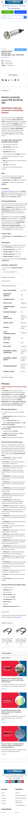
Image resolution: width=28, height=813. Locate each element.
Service (3, 795)
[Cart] (25, 1)
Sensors (17, 792)
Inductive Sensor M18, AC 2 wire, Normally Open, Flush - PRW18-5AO (7, 641)
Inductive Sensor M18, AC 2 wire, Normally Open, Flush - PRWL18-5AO (21, 641)
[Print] (9, 80)
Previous (1, 636)
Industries (3, 800)
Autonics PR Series (8, 191)
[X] (12, 80)
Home (2, 792)
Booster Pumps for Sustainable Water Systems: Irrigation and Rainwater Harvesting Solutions (12, 745)
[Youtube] (10, 781)
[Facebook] (2, 80)
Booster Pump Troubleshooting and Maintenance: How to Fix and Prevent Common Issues (12, 680)
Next (26, 636)
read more (4, 689)
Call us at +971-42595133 (15, 778)
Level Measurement (20, 805)
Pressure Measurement (21, 798)
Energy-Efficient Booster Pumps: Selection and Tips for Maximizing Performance (11, 711)
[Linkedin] (15, 80)
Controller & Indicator (20, 795)
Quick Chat (7, 12)
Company (3, 798)
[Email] (6, 80)
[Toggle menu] (2, 2)
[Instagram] (13, 781)
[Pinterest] (18, 80)
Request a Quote (20, 12)
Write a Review (5, 57)
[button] (14, 75)
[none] (14, 34)
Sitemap (3, 803)
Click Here (18, 617)
